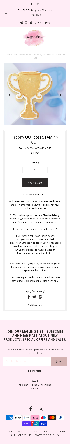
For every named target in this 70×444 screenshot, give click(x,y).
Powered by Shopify (47, 435)
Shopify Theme (57, 431)
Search (35, 381)
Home (8, 54)
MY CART (42, 22)
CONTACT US (35, 304)
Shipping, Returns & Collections (35, 384)
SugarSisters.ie (36, 431)
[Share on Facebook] (28, 297)
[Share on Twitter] (34, 297)
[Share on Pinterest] (40, 297)
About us (34, 388)
